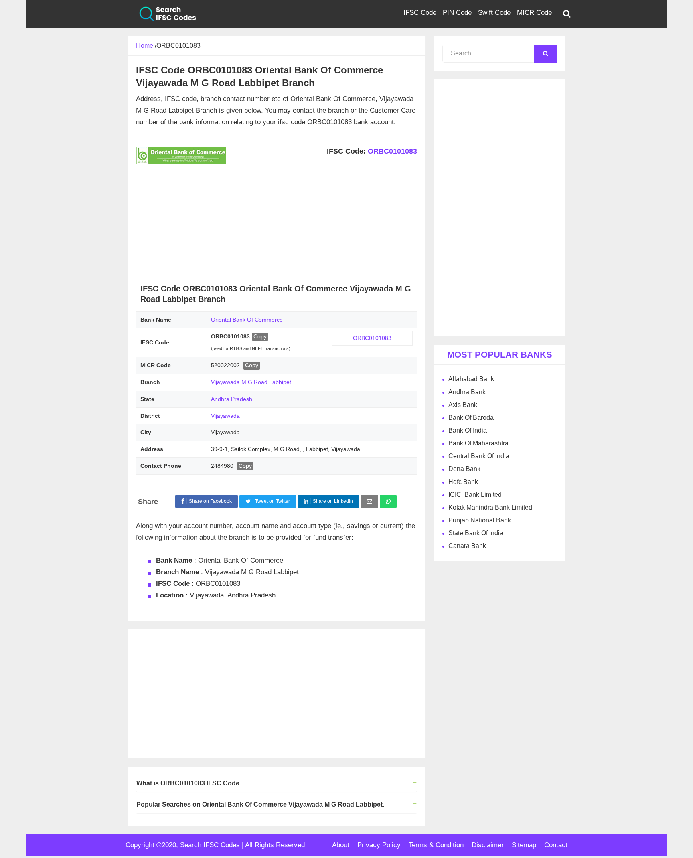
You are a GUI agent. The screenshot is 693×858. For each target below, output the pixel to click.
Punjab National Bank (479, 520)
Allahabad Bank (471, 379)
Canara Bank (467, 545)
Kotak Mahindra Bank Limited (490, 507)
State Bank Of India (475, 533)
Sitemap (524, 845)
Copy (260, 336)
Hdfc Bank (463, 481)
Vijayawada (225, 416)
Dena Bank (464, 468)
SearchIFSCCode (162, 14)
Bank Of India (467, 430)
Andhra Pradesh (231, 399)
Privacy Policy (379, 845)
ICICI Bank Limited (475, 494)
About (340, 845)
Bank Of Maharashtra (478, 443)
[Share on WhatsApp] (388, 501)
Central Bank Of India (478, 456)
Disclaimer (488, 845)
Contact (555, 845)
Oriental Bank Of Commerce (247, 319)
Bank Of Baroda (471, 417)
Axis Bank (462, 404)
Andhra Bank (467, 392)
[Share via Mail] (369, 501)
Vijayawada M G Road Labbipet (251, 382)
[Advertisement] (276, 224)
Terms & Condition (436, 845)
